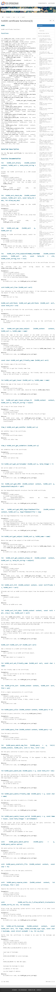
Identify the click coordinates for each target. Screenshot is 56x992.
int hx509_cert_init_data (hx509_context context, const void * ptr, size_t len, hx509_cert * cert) (45, 154)
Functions (41, 30)
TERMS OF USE (31, 989)
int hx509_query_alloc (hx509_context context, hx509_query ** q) (45, 176)
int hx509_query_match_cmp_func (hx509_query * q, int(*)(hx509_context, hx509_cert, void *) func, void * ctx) (46, 187)
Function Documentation (44, 36)
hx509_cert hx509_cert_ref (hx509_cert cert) (46, 159)
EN (50, 20)
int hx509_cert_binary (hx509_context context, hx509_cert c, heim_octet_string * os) (45, 40)
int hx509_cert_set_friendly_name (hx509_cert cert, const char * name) (46, 164)
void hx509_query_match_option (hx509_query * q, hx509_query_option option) (46, 214)
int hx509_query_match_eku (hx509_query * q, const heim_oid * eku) (46, 194)
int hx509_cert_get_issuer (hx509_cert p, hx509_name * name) (46, 91)
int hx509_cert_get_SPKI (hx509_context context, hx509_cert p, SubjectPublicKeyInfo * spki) (45, 121)
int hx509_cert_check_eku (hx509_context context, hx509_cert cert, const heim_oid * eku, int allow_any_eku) (45, 47)
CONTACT (39, 989)
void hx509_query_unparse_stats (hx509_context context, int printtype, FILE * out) (46, 226)
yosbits (15, 989)
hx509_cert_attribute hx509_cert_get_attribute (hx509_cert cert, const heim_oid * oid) (45, 73)
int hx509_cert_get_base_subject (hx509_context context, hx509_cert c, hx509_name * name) (46, 80)
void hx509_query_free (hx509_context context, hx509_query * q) (45, 181)
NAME (39, 28)
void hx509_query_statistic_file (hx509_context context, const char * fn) (46, 220)
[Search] (41, 9)
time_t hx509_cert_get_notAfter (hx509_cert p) (45, 103)
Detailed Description (43, 33)
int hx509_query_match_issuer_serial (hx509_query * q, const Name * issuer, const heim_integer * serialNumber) (46, 207)
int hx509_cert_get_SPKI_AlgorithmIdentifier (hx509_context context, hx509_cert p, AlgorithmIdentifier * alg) (46, 128)
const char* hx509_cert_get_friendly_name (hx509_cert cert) (46, 86)
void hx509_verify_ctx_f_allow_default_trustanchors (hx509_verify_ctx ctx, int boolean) (46, 233)
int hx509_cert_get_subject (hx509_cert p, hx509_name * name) (46, 135)
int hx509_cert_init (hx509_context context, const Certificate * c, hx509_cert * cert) (45, 148)
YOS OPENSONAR (22, 989)
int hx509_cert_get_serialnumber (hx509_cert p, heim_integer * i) (46, 114)
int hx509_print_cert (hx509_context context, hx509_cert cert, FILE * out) (45, 170)
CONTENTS (42, 3)
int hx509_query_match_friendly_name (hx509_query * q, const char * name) (46, 200)
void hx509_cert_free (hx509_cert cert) (44, 68)
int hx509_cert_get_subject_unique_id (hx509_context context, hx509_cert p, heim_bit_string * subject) (46, 141)
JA (53, 20)
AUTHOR (51, 3)
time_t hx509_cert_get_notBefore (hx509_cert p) (45, 108)
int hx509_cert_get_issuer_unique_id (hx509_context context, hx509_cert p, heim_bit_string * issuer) (46, 97)
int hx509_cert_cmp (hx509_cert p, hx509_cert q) (46, 53)
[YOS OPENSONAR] (9, 3)
